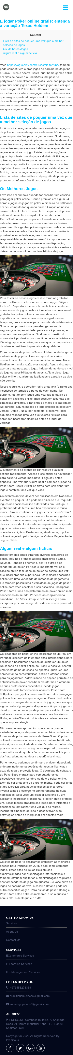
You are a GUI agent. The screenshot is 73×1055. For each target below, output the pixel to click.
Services (11, 923)
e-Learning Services (19, 963)
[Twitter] (20, 1048)
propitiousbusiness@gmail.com (30, 995)
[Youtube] (40, 1048)
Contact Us (13, 939)
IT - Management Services (23, 972)
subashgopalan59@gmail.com (29, 1004)
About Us (12, 931)
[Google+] (30, 1048)
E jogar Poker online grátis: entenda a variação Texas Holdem (35, 23)
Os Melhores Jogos (15, 49)
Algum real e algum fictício (20, 53)
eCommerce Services (20, 955)
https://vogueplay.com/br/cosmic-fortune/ (33, 64)
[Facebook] (10, 1048)
